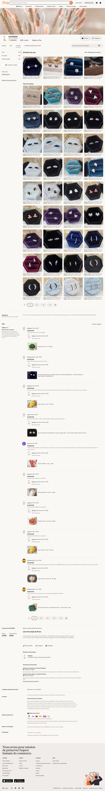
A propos (18, 45)
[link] (25, 305)
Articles (4, 45)
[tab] (11, 52)
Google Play (19, 780)
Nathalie (29, 328)
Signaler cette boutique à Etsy (9, 80)
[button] (85, 38)
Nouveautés (29, 6)
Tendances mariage (71, 6)
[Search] (100, 46)
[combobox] (39, 3)
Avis (11, 45)
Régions (101, 788)
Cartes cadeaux (83, 6)
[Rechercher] (71, 3)
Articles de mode (51, 6)
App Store (7, 780)
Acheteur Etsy (30, 357)
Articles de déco (39, 6)
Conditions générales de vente (32, 45)
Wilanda (34, 336)
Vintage (61, 6)
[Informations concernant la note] (9, 40)
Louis (28, 443)
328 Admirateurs (6, 74)
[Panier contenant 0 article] (100, 3)
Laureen (29, 474)
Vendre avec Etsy (89, 2)
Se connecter (78, 2)
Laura (28, 414)
